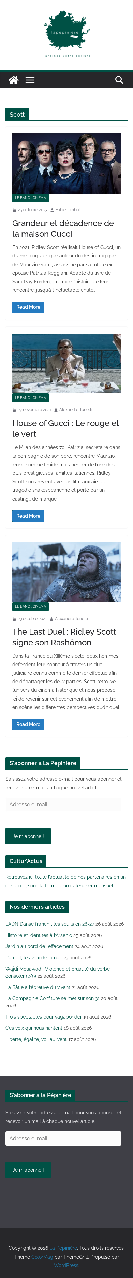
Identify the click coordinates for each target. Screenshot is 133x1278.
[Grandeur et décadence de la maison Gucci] (66, 163)
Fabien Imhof (68, 209)
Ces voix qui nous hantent (33, 1028)
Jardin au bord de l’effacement (39, 946)
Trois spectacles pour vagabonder (43, 1017)
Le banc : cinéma (30, 198)
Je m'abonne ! (28, 836)
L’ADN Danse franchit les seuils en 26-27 (49, 924)
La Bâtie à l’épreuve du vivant (37, 987)
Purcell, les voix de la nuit (33, 957)
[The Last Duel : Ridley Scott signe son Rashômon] (66, 572)
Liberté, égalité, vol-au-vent (36, 1039)
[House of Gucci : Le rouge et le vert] (66, 364)
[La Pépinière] (13, 80)
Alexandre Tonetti (75, 409)
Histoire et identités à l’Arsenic (38, 935)
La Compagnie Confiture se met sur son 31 (52, 998)
